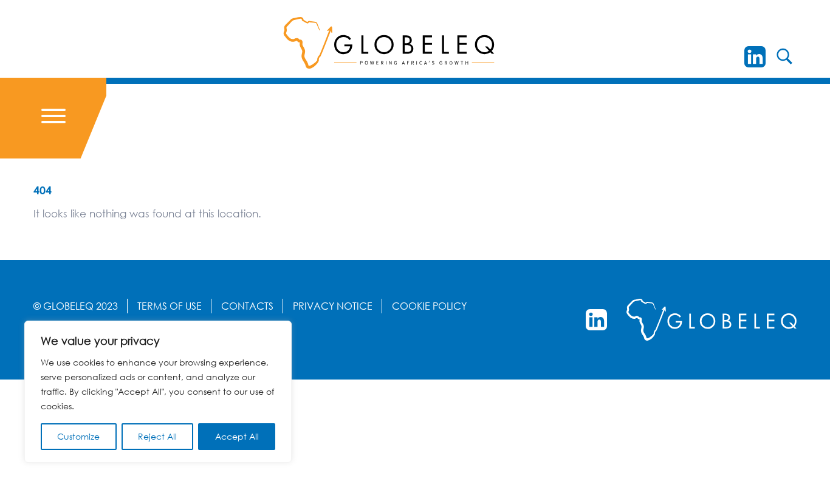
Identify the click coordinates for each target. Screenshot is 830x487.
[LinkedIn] (755, 56)
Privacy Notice (332, 306)
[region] (158, 392)
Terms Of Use (169, 306)
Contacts (247, 306)
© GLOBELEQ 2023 (75, 306)
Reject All (157, 436)
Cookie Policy (429, 306)
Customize (78, 436)
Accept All (237, 436)
